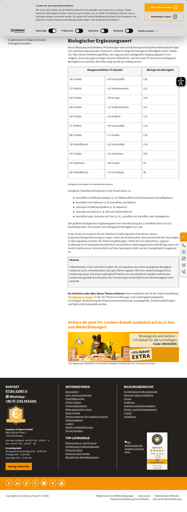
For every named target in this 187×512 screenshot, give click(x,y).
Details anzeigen (146, 31)
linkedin (17, 483)
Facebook (9, 483)
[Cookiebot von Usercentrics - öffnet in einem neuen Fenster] (18, 31)
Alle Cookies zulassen (161, 7)
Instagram (44, 483)
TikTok (26, 483)
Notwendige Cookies (161, 16)
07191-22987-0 (16, 391)
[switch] (79, 31)
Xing (52, 483)
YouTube (61, 483)
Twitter (35, 483)
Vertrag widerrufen (19, 466)
